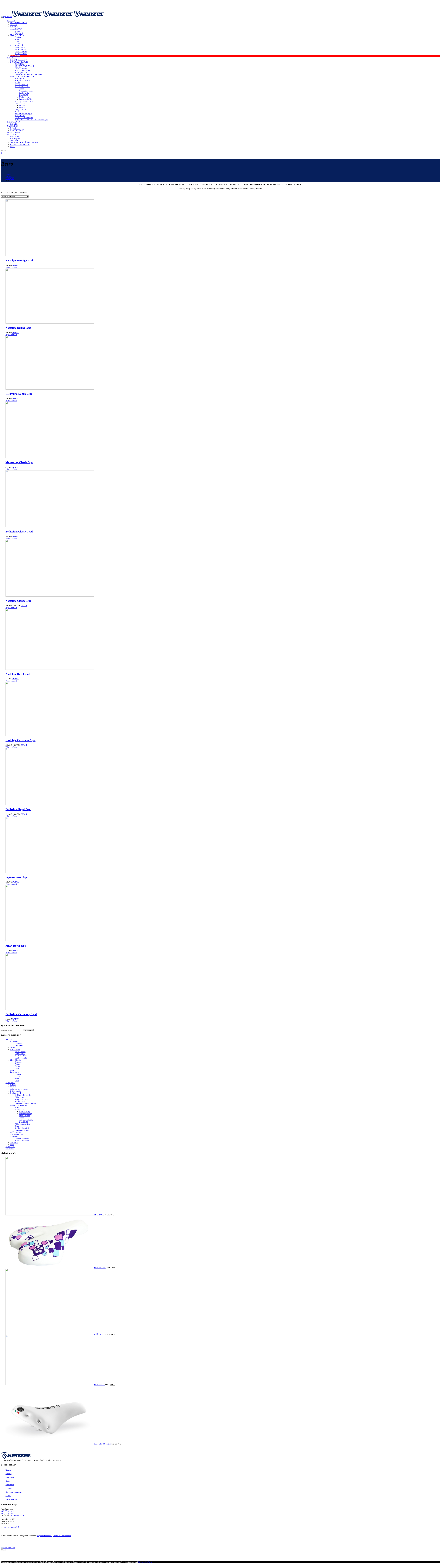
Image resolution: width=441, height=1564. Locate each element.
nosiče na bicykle (16, 1134)
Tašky (21, 1118)
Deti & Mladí (15, 1050)
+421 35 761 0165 (7, 1511)
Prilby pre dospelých (22, 1124)
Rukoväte (18, 1126)
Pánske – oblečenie (22, 1141)
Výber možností (11, 267)
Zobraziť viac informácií (10, 1527)
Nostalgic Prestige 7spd (19, 260)
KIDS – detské (20, 1052)
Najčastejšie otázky (12, 1499)
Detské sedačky (15, 1091)
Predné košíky (24, 1116)
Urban (17, 1081)
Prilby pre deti (20, 1097)
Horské (12, 1070)
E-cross (17, 1064)
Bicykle (8, 1470)
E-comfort (18, 1062)
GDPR (8, 1496)
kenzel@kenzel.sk (17, 1515)
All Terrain (14, 1041)
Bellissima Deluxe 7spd (19, 393)
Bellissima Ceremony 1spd (21, 1014)
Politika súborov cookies (62, 1536)
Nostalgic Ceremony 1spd (20, 740)
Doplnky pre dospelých (18, 1105)
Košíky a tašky (20, 1110)
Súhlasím (141, 1562)
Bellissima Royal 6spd (18, 809)
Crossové (18, 1043)
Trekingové (19, 1045)
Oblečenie (13, 1136)
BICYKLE (10, 177)
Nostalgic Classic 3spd (18, 600)
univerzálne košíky (26, 1120)
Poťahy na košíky (25, 1114)
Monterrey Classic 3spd (19, 462)
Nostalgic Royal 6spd (18, 673)
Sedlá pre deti (20, 1101)
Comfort (18, 1074)
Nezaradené (10, 1149)
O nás (8, 1481)
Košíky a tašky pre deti (23, 1095)
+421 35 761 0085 (7, 1513)
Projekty (9, 1488)
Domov (8, 175)
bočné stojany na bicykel (19, 1089)
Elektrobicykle (15, 1060)
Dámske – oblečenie (22, 1138)
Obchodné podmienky (14, 1492)
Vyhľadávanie (28, 1030)
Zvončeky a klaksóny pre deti (25, 1103)
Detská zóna (10, 1477)
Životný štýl (10, 179)
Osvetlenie (14, 1143)
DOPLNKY (10, 1083)
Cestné (12, 1048)
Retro (17, 1079)
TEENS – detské (21, 1058)
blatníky (13, 1085)
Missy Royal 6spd (16, 945)
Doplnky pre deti (16, 1093)
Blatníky (13, 1087)
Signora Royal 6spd (17, 877)
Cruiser (17, 1076)
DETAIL (15, 265)
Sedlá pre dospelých (22, 1128)
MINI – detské (20, 1054)
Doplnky (9, 1474)
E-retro (17, 1066)
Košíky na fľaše (16, 1132)
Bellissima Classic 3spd (19, 531)
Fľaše (17, 1107)
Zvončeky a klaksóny (22, 1130)
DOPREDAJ (10, 1147)
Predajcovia (10, 1485)
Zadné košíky (24, 1122)
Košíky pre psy (24, 1112)
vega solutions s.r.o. (44, 1536)
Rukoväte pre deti (21, 1099)
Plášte (12, 1145)
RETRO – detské (21, 1056)
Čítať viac (148, 1562)
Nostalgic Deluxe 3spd (18, 327)
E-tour (17, 1068)
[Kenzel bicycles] (53, 17)
